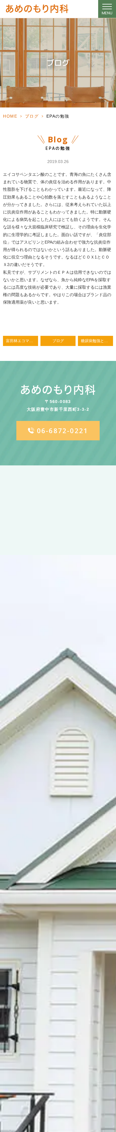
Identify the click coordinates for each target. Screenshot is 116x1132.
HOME (10, 116)
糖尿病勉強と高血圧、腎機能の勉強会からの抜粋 (97, 341)
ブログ (32, 116)
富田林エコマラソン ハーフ (22, 341)
